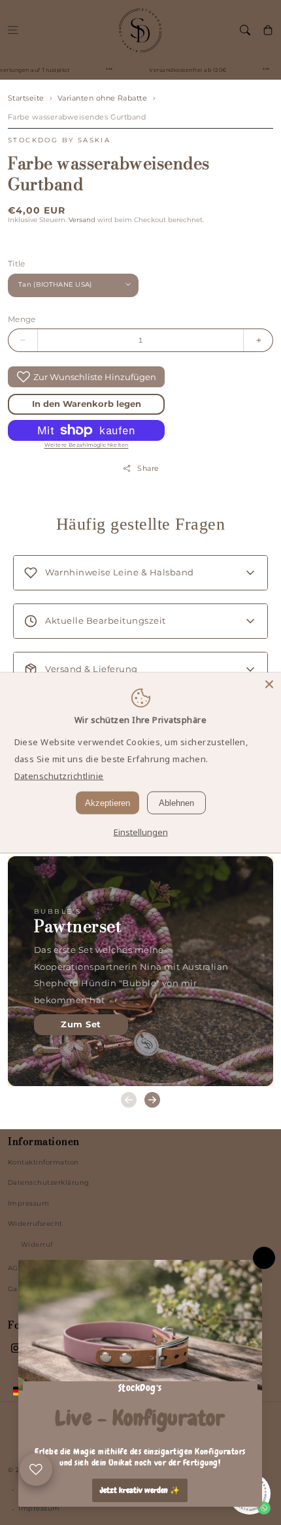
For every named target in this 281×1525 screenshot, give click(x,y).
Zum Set (81, 1024)
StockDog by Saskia (59, 140)
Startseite (26, 98)
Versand (82, 219)
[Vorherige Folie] (128, 1100)
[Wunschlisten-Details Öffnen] (36, 1469)
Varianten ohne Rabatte (103, 98)
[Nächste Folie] (152, 1100)
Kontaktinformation (43, 1162)
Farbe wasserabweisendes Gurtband (77, 116)
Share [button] (148, 468)
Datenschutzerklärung (49, 1182)
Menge (22, 319)
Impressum (28, 1203)
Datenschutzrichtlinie (59, 776)
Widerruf (37, 1244)
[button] (12, 29)
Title (16, 263)
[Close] (269, 683)
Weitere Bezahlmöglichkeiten (86, 444)
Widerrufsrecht (35, 1223)
